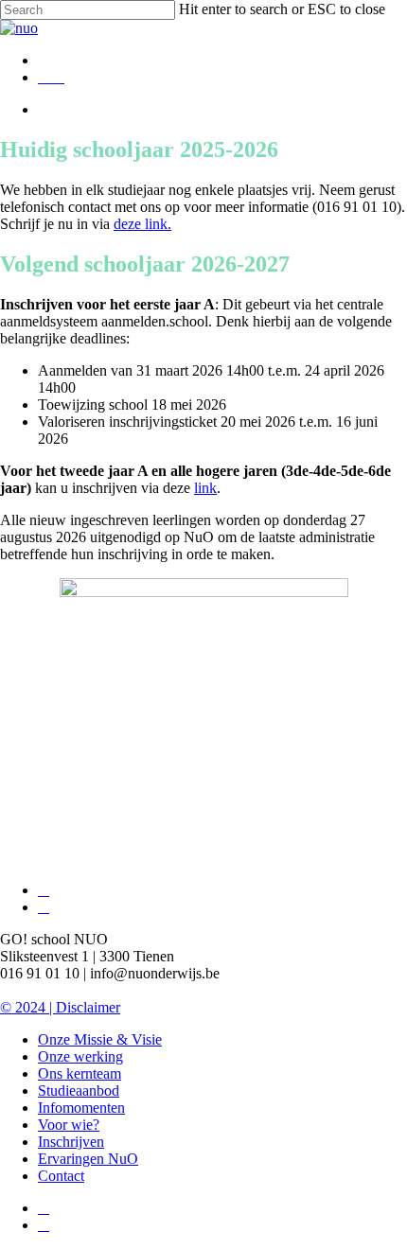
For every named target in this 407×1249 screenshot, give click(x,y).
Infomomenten (81, 1107)
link (205, 488)
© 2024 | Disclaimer (60, 1007)
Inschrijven (71, 1142)
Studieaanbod (78, 1090)
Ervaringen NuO (88, 1159)
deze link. (142, 224)
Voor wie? (68, 1125)
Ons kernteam (79, 1073)
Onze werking (80, 1056)
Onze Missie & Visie (100, 1039)
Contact (61, 1176)
